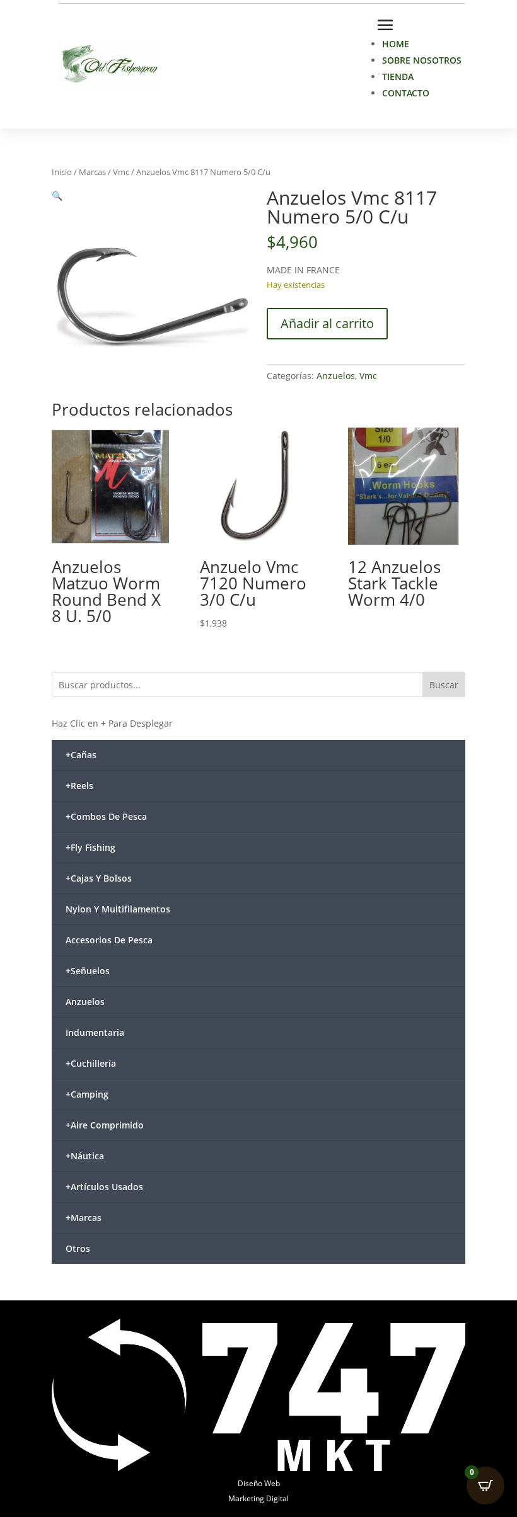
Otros (78, 1248)
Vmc (121, 172)
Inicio (62, 172)
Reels (79, 786)
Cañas (81, 755)
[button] (57, 196)
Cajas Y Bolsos (99, 878)
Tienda (398, 76)
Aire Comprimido (105, 1125)
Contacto (405, 93)
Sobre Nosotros (422, 60)
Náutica (85, 1156)
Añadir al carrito (327, 323)
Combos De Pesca (106, 816)
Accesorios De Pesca (109, 940)
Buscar (443, 685)
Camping (87, 1094)
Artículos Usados (104, 1187)
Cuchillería (91, 1063)
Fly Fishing (90, 847)
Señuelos (88, 971)
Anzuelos (336, 376)
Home (395, 44)
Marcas (92, 172)
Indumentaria (95, 1032)
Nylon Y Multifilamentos (118, 909)
